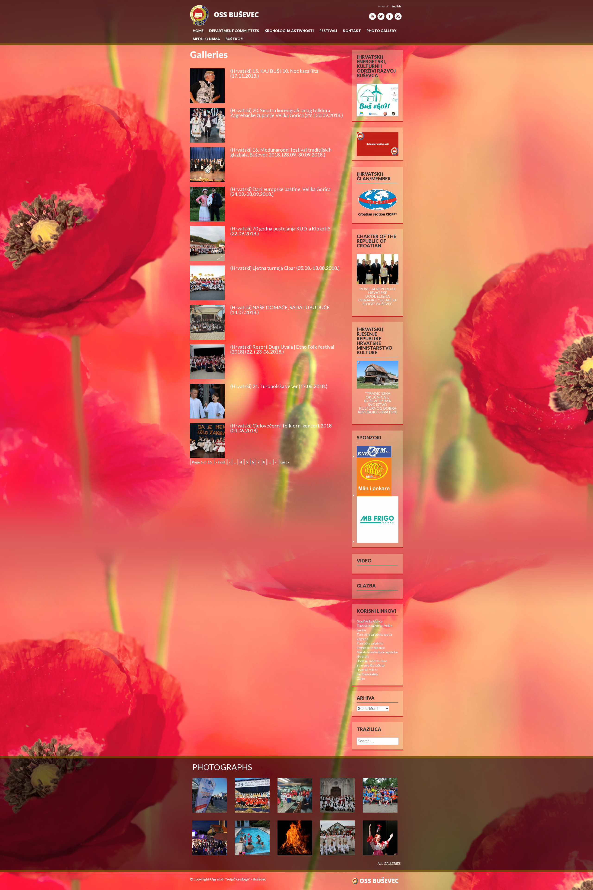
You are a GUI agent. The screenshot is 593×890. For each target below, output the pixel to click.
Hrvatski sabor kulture (372, 661)
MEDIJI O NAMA (206, 39)
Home (198, 31)
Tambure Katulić (368, 674)
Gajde (361, 678)
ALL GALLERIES (389, 863)
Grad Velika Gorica (369, 621)
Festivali (328, 31)
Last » (285, 462)
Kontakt (352, 31)
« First (220, 462)
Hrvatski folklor (367, 670)
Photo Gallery (381, 31)
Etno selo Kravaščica (371, 665)
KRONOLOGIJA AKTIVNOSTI (289, 31)
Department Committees (234, 31)
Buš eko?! (234, 39)
